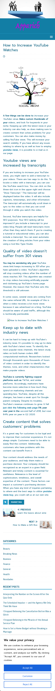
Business (7, 559)
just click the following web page (20, 407)
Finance (6, 564)
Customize (28, 676)
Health (6, 574)
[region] (27, 663)
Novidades (8, 579)
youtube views (10, 150)
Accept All (28, 668)
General (7, 569)
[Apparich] (27, 16)
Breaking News (10, 554)
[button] (50, 36)
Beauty (6, 549)
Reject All (27, 684)
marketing (16, 502)
